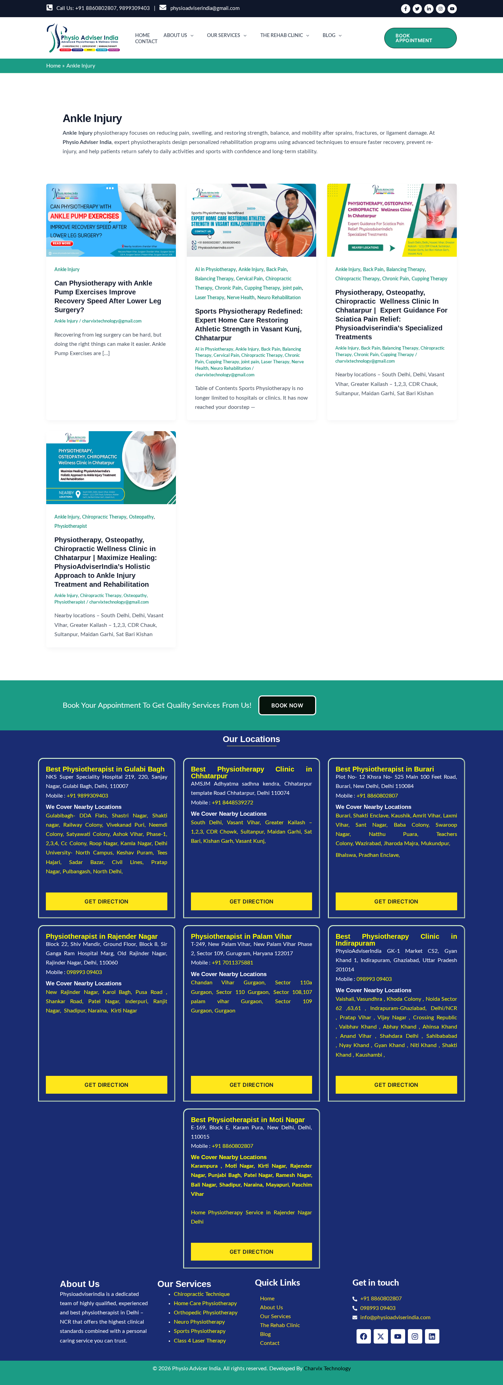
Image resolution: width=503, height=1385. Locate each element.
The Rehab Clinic (281, 35)
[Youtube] (452, 8)
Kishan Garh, (219, 841)
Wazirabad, (369, 843)
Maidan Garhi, (286, 832)
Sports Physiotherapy (199, 1331)
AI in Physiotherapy (215, 269)
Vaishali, (346, 999)
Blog (329, 35)
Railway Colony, (84, 825)
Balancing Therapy (214, 279)
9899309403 (134, 8)
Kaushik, (402, 815)
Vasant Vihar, (246, 822)
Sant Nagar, (375, 825)
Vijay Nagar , (395, 1017)
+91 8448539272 (232, 802)
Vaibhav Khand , (361, 1027)
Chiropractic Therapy (262, 355)
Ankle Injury (66, 269)
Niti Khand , (426, 1045)
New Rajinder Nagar (72, 992)
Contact (146, 41)
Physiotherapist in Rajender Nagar (102, 936)
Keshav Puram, (137, 852)
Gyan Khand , (392, 1045)
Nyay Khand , (356, 1045)
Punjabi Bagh (224, 1175)
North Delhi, (108, 871)
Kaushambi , (370, 1055)
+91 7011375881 (232, 962)
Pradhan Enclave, (379, 855)
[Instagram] (440, 8)
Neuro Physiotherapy (199, 1322)
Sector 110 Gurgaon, (244, 992)
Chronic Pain (228, 288)
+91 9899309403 (87, 796)
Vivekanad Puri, (127, 825)
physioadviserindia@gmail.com (204, 8)
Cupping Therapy (262, 288)
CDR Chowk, (223, 832)
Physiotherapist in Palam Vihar (241, 936)
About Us (175, 35)
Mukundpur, (436, 843)
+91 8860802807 (96, 8)
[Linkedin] (429, 8)
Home (142, 35)
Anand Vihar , (360, 1036)
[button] (190, 36)
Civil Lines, (131, 862)
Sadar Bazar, (90, 862)
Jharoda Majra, (402, 843)
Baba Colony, (415, 825)
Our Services (223, 35)
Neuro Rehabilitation (279, 297)
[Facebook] (405, 8)
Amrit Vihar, (428, 815)
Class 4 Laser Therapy (200, 1341)
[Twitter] (417, 8)
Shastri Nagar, (132, 815)
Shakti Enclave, (372, 815)
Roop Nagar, (105, 843)
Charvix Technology (327, 1368)
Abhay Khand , (403, 1027)
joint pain (292, 288)
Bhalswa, (347, 855)
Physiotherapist (70, 526)
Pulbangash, (78, 871)
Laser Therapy (209, 297)
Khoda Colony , (406, 999)
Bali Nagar (203, 1185)
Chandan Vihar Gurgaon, (233, 982)
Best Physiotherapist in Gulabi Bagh (105, 769)
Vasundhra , (372, 999)
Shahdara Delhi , (403, 1036)
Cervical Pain (249, 279)
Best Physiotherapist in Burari (385, 769)
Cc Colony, (75, 843)
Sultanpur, (254, 832)
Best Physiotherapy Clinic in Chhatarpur (251, 772)
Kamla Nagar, (137, 843)
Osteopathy (141, 517)
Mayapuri (277, 1185)
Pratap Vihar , (358, 1017)
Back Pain (276, 269)
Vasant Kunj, (250, 841)
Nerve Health (241, 297)
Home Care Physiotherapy (205, 1303)
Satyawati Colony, (89, 834)
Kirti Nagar (272, 1166)
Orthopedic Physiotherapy (205, 1312)
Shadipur (230, 1185)
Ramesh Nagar (293, 1175)
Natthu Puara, (402, 834)
